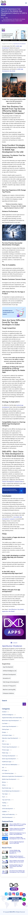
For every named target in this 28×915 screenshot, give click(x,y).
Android (5, 711)
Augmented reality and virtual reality (13, 717)
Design (5, 732)
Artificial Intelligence (9, 714)
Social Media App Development (11, 791)
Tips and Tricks (8, 799)
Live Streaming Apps (9, 773)
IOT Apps (5, 770)
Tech (4, 797)
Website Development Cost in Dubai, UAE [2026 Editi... (17, 833)
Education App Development (11, 738)
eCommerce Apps (8, 735)
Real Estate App (8, 788)
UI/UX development (8, 808)
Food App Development (10, 755)
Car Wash (5, 723)
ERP (4, 741)
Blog (7, 17)
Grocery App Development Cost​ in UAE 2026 (16, 842)
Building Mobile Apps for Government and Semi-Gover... (16, 866)
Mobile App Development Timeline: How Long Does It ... (17, 856)
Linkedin (15, 642)
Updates (5, 811)
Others (5, 785)
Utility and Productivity (9, 814)
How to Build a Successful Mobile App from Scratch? (16, 861)
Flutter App (6, 753)
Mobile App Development (10, 779)
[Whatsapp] (24, 899)
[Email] (24, 895)
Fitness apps (7, 750)
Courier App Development (10, 726)
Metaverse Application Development (13, 776)
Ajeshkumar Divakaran (19, 43)
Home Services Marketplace (10, 764)
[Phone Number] (24, 904)
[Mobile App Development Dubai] (14, 490)
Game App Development (10, 758)
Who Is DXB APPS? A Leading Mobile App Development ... (17, 824)
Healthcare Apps (8, 761)
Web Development (8, 817)
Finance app (6, 744)
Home (2, 17)
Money (5, 782)
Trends (5, 805)
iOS (4, 767)
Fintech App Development (10, 747)
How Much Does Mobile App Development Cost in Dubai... (17, 871)
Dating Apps (7, 729)
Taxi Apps (6, 794)
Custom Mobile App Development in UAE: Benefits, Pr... (15, 852)
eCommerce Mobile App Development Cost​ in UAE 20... (17, 838)
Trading (5, 802)
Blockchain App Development (11, 720)
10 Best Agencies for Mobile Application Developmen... (17, 829)
